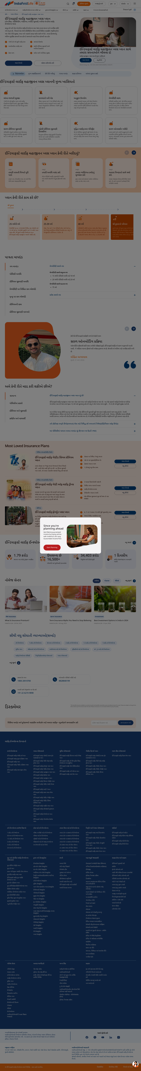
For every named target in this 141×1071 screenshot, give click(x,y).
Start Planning (52, 548)
